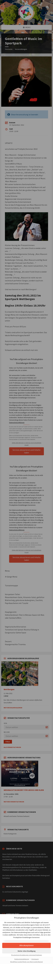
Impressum (35, 959)
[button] (26, 945)
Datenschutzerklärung (21, 959)
